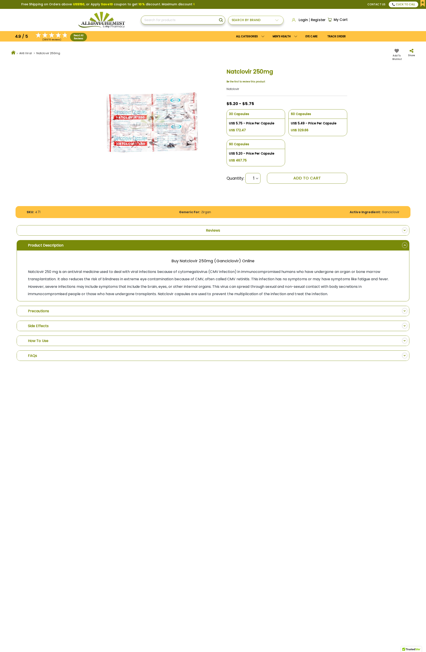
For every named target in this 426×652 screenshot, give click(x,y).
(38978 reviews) (51, 39)
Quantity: (236, 178)
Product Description (45, 245)
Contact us (376, 4)
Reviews (213, 230)
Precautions (38, 311)
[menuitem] (284, 36)
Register (318, 20)
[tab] (213, 230)
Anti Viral (25, 53)
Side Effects (38, 325)
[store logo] (101, 20)
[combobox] (183, 20)
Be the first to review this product (246, 81)
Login (303, 20)
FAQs (32, 355)
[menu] (291, 36)
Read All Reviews (78, 37)
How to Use (38, 340)
